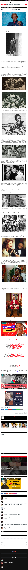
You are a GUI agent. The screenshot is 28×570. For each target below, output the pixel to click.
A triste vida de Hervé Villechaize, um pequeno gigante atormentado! (12, 559)
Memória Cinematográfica (11, 416)
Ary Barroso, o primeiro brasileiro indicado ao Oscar (16, 342)
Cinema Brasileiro (6, 407)
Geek (14, 541)
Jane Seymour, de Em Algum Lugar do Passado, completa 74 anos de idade (13, 504)
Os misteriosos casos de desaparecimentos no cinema (10, 517)
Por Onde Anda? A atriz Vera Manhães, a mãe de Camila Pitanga (9, 472)
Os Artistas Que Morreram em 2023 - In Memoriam (16, 344)
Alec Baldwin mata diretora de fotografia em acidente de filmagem (12, 514)
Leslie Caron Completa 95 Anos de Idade (14, 428)
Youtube (20, 364)
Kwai (18, 366)
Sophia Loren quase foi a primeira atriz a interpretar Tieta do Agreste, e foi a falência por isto (15, 524)
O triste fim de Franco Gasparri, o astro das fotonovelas (11, 527)
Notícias (9, 407)
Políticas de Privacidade (6, 0)
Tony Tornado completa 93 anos (16, 345)
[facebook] (25, 0)
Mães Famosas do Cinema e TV (16, 352)
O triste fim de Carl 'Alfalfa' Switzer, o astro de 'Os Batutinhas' (8, 468)
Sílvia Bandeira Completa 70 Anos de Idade (16, 349)
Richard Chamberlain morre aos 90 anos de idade (10, 507)
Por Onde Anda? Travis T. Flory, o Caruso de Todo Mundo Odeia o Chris (12, 497)
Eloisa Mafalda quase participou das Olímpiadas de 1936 (16, 353)
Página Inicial (1, 0)
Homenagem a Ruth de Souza (16, 347)
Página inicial (2, 7)
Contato (10, 0)
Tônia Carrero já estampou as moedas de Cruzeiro (16, 343)
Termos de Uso (13, 0)
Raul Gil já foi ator (16, 348)
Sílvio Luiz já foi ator (16, 339)
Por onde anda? (14, 545)
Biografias (5, 7)
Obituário (14, 544)
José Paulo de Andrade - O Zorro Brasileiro (16, 354)
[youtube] (8, 493)
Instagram (18, 365)
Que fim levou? (14, 546)
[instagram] (26, 0)
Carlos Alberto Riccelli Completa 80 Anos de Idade (14, 4)
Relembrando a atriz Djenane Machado (6, 464)
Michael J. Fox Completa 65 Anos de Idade (23, 428)
